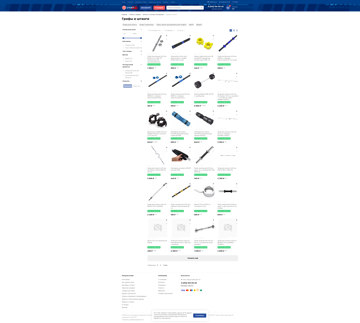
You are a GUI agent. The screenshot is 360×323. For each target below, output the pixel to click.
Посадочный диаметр (128, 66)
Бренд (125, 55)
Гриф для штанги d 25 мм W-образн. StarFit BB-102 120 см (156, 170)
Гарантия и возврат (128, 288)
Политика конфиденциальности (133, 319)
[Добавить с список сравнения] (166, 35)
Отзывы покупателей (165, 293)
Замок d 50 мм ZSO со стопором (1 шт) (202, 205)
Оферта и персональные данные (133, 299)
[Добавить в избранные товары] (166, 39)
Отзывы (173, 2)
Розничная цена (129, 29)
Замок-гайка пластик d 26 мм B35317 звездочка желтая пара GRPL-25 (203, 58)
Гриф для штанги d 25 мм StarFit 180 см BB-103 (227, 169)
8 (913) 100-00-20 (216, 7)
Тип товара (127, 51)
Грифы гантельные (147, 25)
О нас (123, 2)
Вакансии (161, 291)
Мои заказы (126, 279)
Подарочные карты (128, 291)
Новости (161, 288)
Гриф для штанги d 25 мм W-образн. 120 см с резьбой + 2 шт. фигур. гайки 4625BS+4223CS (228, 96)
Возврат (165, 2)
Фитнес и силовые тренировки (153, 14)
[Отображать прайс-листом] (237, 30)
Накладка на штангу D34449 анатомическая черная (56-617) (203, 133)
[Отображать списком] (234, 30)
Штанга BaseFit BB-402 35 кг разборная (203, 95)
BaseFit (199, 25)
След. (165, 265)
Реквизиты (162, 285)
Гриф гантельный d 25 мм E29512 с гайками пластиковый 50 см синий (227, 58)
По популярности (154, 30)
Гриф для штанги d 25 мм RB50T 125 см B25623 (156, 205)
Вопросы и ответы (128, 302)
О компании (162, 279)
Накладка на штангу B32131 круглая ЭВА (181, 169)
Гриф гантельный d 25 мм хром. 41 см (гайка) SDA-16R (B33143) (204, 170)
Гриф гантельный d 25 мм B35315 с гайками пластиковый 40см (180, 96)
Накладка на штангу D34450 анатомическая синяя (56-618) (179, 133)
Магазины (127, 41)
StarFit (191, 25)
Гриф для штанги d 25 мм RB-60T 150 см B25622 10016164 (227, 242)
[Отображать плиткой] (231, 30)
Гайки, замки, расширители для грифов (171, 25)
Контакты (130, 2)
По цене (180, 30)
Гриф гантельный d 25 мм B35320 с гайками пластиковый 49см (156, 96)
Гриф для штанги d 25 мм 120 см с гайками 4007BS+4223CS (227, 133)
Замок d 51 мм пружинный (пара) (157, 241)
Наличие (126, 81)
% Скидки (125, 305)
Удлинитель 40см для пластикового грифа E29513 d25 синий (179, 58)
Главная (124, 14)
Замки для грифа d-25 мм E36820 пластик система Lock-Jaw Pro (156, 133)
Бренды (124, 307)
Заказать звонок (217, 9)
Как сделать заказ (128, 282)
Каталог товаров (135, 14)
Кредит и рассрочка (155, 2)
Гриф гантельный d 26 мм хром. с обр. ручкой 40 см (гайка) (227, 206)
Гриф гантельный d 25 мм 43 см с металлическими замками (203, 242)
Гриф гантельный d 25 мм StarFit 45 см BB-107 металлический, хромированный (156, 58)
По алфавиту (168, 30)
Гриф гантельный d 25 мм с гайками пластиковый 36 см (181, 206)
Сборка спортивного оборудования (134, 296)
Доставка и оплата (140, 2)
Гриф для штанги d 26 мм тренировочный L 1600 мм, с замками (181, 242)
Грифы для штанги (130, 25)
